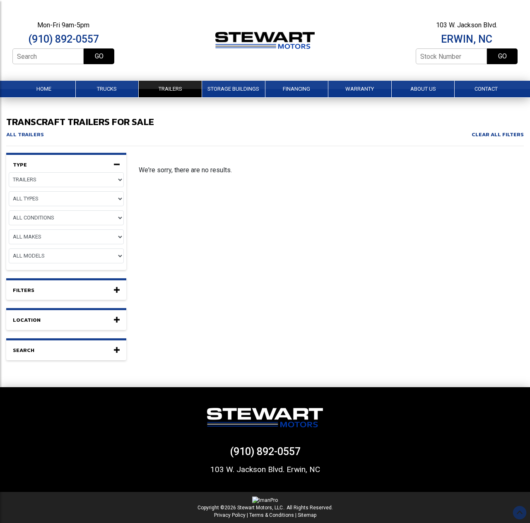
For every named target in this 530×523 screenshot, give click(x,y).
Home (43, 89)
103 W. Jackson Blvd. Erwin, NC (265, 469)
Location (27, 320)
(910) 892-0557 (63, 39)
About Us (423, 89)
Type (20, 164)
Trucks (107, 89)
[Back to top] (519, 512)
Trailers (170, 89)
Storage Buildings (233, 89)
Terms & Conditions (271, 515)
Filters (23, 290)
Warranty (359, 89)
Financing (296, 89)
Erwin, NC (466, 39)
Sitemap (307, 515)
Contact (486, 89)
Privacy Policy (230, 515)
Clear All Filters (498, 134)
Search (23, 350)
